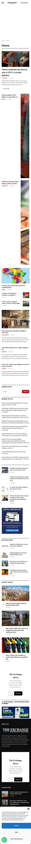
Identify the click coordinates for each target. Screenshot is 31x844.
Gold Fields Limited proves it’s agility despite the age (15, 348)
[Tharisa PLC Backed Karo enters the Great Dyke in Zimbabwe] (5, 546)
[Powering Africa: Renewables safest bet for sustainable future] (15, 275)
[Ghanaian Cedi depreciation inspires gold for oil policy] (25, 222)
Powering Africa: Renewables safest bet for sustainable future (13, 286)
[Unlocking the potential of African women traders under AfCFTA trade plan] (5, 572)
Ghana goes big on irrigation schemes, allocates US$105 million (11, 302)
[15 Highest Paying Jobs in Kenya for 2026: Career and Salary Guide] (5, 470)
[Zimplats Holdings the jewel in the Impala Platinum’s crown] (5, 555)
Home (3, 40)
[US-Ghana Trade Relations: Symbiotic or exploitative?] (26, 295)
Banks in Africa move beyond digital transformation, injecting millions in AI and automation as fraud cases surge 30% (13, 440)
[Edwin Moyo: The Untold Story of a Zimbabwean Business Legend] (5, 563)
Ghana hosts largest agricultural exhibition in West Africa (14, 332)
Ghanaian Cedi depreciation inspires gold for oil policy (10, 182)
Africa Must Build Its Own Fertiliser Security (14, 452)
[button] (28, 809)
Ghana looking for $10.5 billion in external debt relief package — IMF (10, 97)
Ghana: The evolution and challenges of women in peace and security (15, 365)
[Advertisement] (15, 21)
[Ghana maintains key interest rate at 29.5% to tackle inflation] (15, 59)
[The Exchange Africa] (12, 3)
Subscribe (24, 2)
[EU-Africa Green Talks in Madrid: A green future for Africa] (5, 489)
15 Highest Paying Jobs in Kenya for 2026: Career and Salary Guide (19, 469)
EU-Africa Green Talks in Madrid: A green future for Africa (19, 488)
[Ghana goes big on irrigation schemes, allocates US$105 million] (26, 303)
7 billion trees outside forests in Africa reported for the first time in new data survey (19, 478)
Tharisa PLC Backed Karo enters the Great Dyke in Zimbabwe (19, 545)
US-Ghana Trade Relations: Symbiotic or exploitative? (9, 294)
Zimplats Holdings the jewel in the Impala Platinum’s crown (18, 553)
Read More (6, 88)
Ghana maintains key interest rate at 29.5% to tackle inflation (14, 72)
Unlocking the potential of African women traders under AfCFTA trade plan (19, 571)
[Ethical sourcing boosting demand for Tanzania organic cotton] (15, 593)
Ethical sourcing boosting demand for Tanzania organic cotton (16, 604)
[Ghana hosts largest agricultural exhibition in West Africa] (15, 319)
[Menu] (3, 3)
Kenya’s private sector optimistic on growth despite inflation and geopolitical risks (17, 657)
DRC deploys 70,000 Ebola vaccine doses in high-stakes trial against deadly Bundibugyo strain (17, 630)
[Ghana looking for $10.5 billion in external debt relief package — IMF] (25, 136)
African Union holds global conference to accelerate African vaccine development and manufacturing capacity (19, 498)
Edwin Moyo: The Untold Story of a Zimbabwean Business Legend (18, 562)
